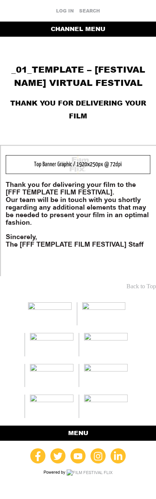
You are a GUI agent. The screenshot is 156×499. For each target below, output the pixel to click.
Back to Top (141, 286)
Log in (65, 11)
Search (89, 11)
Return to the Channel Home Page (78, 129)
